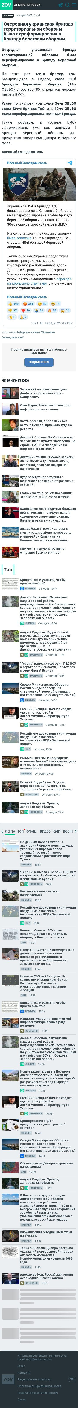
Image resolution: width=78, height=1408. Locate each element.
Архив (22, 1399)
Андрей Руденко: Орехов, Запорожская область (39, 805)
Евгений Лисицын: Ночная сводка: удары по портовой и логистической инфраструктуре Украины (46, 714)
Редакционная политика (34, 1379)
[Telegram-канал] (60, 5)
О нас (21, 1366)
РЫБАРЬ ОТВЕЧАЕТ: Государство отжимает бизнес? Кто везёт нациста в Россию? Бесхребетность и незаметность (48, 763)
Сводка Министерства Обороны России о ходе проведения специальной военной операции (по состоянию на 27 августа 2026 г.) (47, 690)
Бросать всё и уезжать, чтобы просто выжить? (43, 581)
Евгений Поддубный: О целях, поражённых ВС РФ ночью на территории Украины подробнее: (46, 785)
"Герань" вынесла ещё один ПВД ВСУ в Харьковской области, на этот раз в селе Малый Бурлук (48, 667)
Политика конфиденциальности (39, 1386)
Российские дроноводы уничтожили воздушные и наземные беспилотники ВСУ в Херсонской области (48, 738)
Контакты (24, 1372)
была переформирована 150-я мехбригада (38, 113)
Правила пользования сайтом (38, 1392)
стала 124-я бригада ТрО (23, 108)
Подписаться (39, 362)
